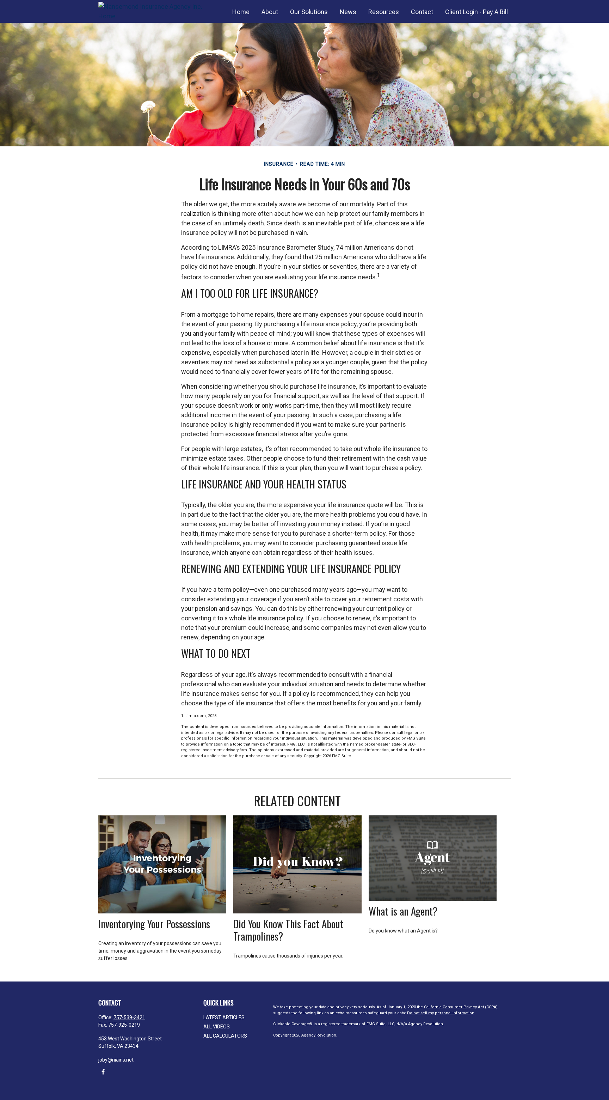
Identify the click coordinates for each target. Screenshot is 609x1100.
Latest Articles (224, 1017)
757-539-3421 (129, 1017)
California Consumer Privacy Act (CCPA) (461, 1007)
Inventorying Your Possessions (154, 923)
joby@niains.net (116, 1060)
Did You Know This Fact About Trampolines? (288, 929)
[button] (240, 11)
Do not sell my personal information (440, 1013)
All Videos (216, 1026)
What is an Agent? (403, 911)
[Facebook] (103, 1072)
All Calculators (225, 1036)
